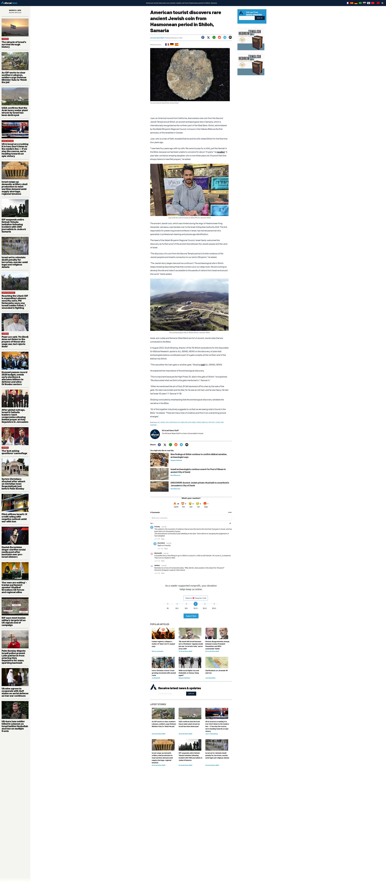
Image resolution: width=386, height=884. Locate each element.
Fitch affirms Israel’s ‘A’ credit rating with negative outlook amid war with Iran (14, 518)
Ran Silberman (175, 475)
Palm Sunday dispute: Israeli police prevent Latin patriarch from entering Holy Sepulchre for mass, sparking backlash (14, 656)
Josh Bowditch (210, 678)
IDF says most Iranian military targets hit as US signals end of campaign (14, 621)
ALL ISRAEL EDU (164, 422)
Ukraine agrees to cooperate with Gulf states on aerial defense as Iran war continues (15, 692)
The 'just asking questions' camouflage (14, 452)
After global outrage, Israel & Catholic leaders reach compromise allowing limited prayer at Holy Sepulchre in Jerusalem (15, 415)
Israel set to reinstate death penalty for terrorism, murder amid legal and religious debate (15, 262)
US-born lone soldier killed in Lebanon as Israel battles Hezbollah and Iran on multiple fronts (15, 726)
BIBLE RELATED (186, 422)
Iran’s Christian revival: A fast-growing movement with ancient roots (164, 673)
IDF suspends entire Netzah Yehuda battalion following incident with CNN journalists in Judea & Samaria (14, 225)
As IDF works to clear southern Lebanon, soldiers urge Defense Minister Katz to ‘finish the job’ (14, 77)
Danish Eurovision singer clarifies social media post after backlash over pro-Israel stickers (14, 552)
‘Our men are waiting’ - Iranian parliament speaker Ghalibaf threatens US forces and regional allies (14, 587)
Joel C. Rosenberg (211, 734)
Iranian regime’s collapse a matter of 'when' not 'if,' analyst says (163, 643)
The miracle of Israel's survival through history (14, 44)
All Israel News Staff (157, 38)
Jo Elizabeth (156, 678)
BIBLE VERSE (197, 422)
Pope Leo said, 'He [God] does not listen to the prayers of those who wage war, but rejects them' (15, 341)
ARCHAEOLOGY (175, 422)
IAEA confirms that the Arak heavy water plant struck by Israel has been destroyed (15, 111)
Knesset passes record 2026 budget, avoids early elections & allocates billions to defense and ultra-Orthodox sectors (14, 378)
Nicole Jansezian (157, 651)
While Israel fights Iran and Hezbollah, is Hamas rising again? (189, 673)
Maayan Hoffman (176, 460)
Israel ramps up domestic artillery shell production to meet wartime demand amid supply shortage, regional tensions (14, 187)
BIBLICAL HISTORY (209, 422)
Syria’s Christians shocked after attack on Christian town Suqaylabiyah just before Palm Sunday (13, 483)
